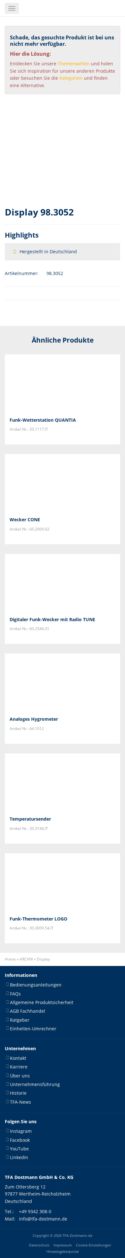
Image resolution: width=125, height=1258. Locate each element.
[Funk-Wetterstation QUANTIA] (62, 383)
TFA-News (20, 1102)
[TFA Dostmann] (72, 8)
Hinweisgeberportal (62, 1251)
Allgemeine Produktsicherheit (41, 1002)
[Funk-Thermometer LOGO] (62, 882)
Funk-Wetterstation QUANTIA (43, 420)
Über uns (20, 1076)
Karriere (19, 1067)
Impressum (63, 1245)
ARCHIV (26, 959)
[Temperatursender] (62, 782)
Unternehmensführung (35, 1084)
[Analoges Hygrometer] (62, 682)
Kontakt (18, 1058)
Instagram (21, 1131)
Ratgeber (19, 1020)
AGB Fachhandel (27, 1011)
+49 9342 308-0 (35, 1211)
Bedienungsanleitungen (36, 985)
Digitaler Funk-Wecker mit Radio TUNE (52, 619)
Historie (18, 1093)
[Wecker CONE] (62, 483)
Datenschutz (39, 1245)
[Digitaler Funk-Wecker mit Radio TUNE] (62, 583)
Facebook (20, 1140)
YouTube (19, 1149)
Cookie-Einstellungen (93, 1245)
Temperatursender (30, 819)
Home (10, 959)
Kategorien (71, 78)
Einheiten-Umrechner (33, 1029)
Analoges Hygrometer (34, 719)
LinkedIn (19, 1158)
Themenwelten (74, 64)
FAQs (15, 994)
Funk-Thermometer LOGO (38, 919)
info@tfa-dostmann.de (43, 1219)
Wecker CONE (25, 519)
